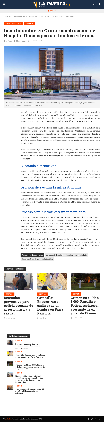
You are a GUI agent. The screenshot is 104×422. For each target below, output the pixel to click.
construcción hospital (54, 255)
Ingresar (52, 11)
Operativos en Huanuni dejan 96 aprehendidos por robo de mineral (29, 391)
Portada (7, 16)
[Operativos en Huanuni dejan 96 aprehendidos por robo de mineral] (10, 387)
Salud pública (47, 259)
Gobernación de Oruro (30, 259)
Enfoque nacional (13, 23)
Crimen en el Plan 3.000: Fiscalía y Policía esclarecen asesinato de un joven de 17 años (85, 305)
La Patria (9, 41)
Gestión (29, 23)
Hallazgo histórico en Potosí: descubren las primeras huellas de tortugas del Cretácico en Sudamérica (29, 379)
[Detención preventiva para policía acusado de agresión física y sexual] (18, 281)
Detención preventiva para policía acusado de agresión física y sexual (18, 305)
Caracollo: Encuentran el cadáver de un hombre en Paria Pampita (50, 305)
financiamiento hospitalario (76, 255)
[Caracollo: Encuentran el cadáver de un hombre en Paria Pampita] (52, 281)
